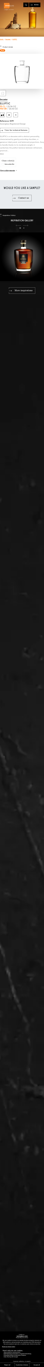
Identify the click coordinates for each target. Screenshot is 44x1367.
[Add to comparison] (2, 115)
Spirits (2, 39)
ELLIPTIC (14, 39)
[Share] (15, 115)
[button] (18, 225)
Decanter (8, 39)
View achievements (7, 170)
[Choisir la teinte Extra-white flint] (3, 164)
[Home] (9, 7)
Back (2, 50)
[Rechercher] (26, 5)
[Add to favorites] (9, 115)
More (2, 154)
